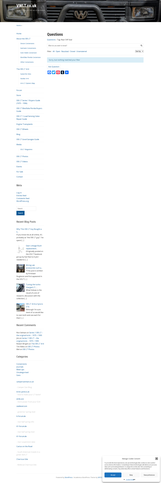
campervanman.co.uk (25, 381)
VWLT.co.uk (26, 5)
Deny (131, 475)
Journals (19, 367)
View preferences (149, 475)
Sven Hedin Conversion (28, 53)
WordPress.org (22, 201)
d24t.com (20, 399)
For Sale (19, 172)
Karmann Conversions (28, 48)
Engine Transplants (24, 124)
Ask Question (53, 66)
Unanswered (81, 51)
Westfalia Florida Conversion (30, 57)
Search (141, 18)
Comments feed (22, 198)
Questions (51, 39)
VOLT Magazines (26, 149)
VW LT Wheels (22, 129)
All (54, 51)
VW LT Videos (22, 161)
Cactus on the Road (24, 446)
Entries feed (21, 195)
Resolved (65, 51)
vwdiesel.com (21, 406)
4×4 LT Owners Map (27, 83)
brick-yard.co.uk (22, 392)
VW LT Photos (22, 156)
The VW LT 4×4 (22, 69)
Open (58, 51)
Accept (113, 475)
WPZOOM (101, 477)
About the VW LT (23, 38)
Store (18, 95)
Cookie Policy (130, 479)
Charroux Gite (22, 459)
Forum (19, 90)
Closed (72, 51)
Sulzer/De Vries (25, 74)
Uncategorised (22, 372)
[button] (157, 459)
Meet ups (20, 369)
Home (18, 25)
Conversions (21, 364)
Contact (19, 177)
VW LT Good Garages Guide (27, 139)
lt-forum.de (21, 416)
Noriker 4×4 (24, 78)
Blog (18, 134)
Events (19, 166)
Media (18, 144)
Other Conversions (27, 62)
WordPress (69, 477)
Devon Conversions (27, 43)
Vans (18, 375)
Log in (19, 192)
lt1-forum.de (21, 426)
